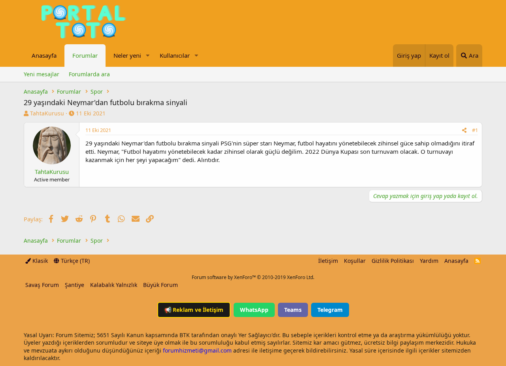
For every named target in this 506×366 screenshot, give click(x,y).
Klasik (39, 260)
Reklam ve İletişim (193, 309)
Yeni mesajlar (41, 74)
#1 (475, 130)
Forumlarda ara (89, 74)
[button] (147, 55)
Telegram (330, 309)
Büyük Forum (160, 285)
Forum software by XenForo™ (253, 277)
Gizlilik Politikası (393, 260)
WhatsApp (254, 309)
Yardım (429, 260)
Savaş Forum (42, 285)
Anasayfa (44, 55)
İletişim (328, 260)
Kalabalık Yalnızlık (113, 285)
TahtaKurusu (47, 113)
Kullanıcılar (175, 55)
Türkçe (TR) (74, 260)
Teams (293, 309)
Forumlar (85, 55)
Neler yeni (127, 55)
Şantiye (74, 285)
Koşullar (355, 260)
